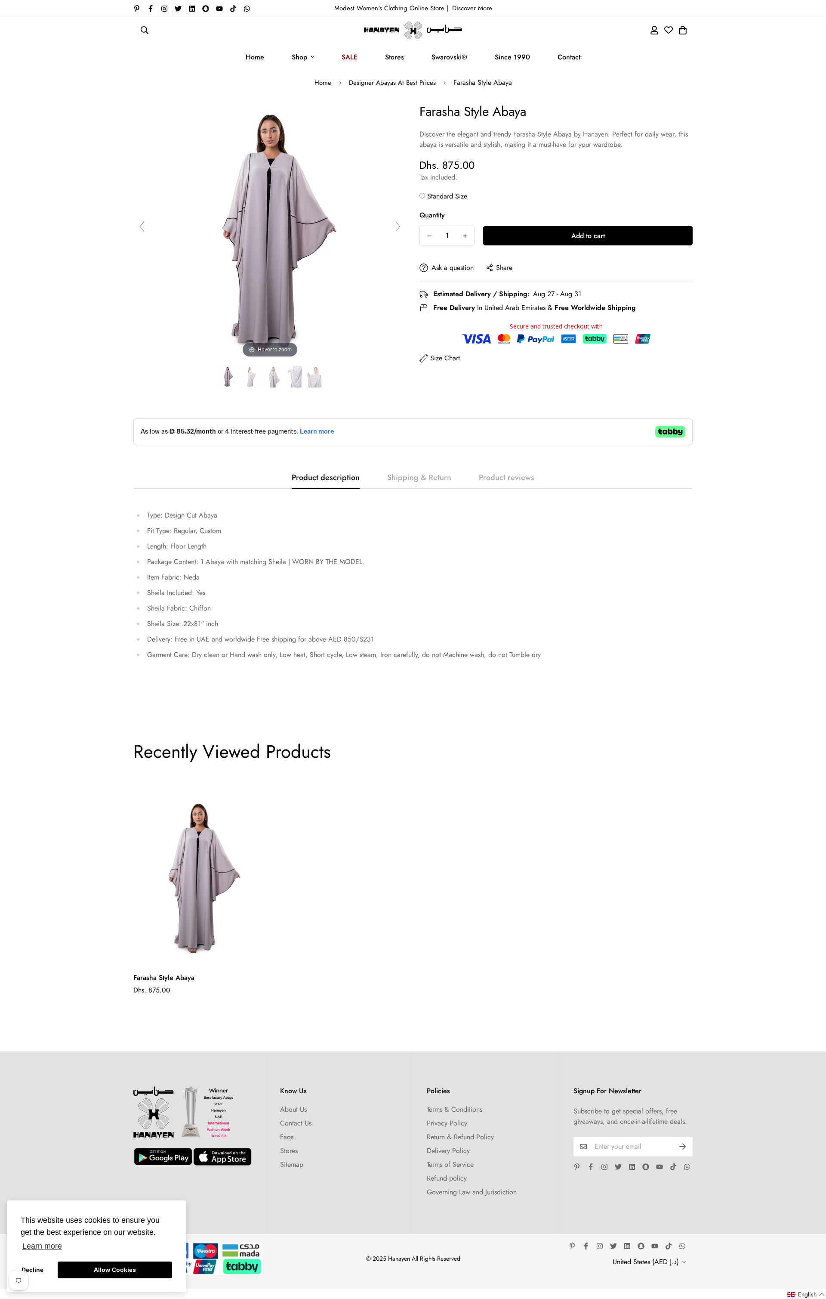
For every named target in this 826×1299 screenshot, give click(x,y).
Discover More (472, 8)
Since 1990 (512, 57)
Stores (394, 57)
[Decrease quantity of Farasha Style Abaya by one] (429, 236)
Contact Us (295, 1123)
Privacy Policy (447, 1123)
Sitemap (291, 1164)
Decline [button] (32, 1269)
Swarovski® (449, 57)
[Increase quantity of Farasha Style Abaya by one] (465, 236)
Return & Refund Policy (460, 1137)
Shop (299, 57)
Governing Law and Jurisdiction (472, 1192)
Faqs (286, 1137)
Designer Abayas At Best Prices (392, 82)
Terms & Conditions (454, 1109)
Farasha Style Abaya (163, 978)
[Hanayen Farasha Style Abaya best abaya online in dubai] (227, 377)
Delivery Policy (448, 1151)
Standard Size (447, 196)
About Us (293, 1109)
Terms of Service (450, 1164)
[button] (806, 1294)
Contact (569, 57)
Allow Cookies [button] (115, 1269)
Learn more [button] (42, 1246)
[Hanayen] (413, 30)
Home (255, 57)
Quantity (432, 215)
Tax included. (438, 177)
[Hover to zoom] (270, 230)
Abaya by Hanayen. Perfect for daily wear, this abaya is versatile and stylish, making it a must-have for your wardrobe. (553, 139)
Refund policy (447, 1178)
